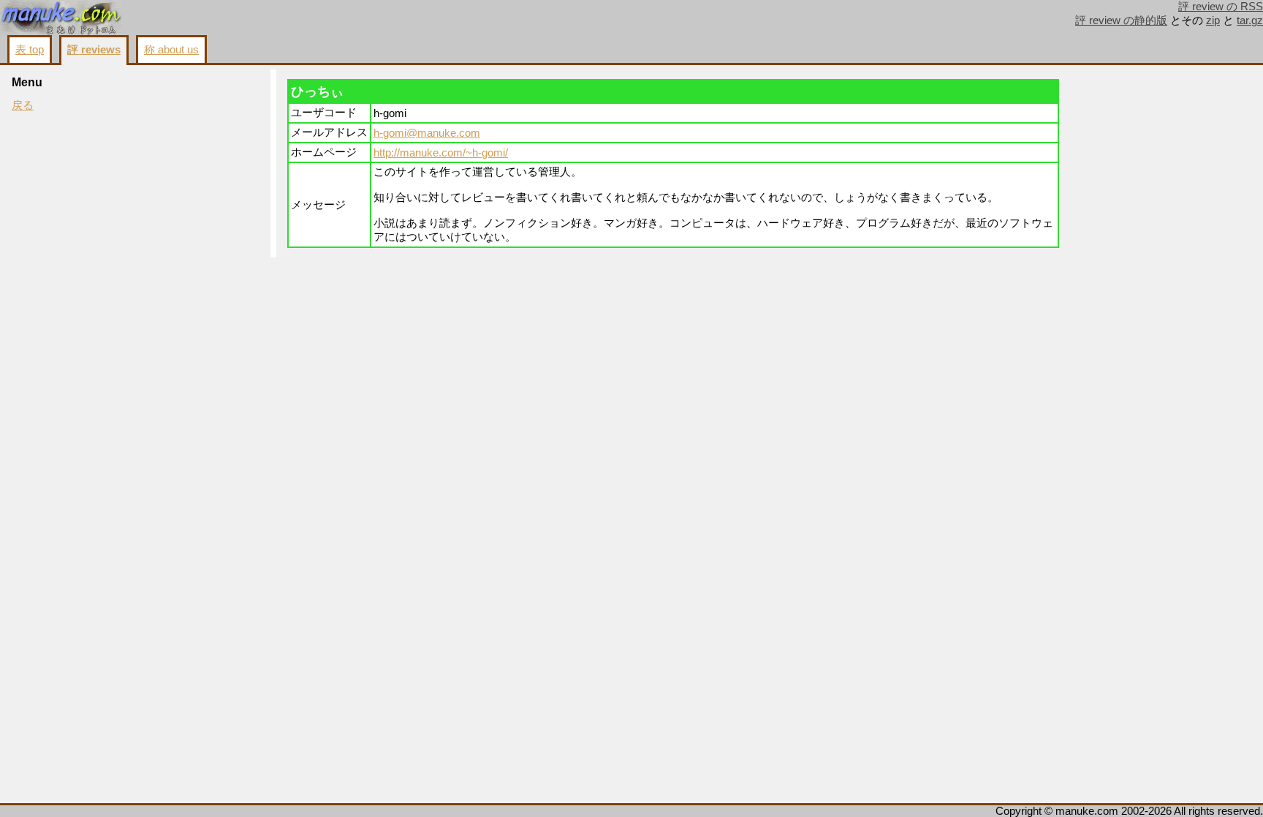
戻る (23, 105)
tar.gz (1250, 20)
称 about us (171, 50)
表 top (29, 50)
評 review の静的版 (1121, 20)
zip (1213, 20)
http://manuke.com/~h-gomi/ (440, 153)
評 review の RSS (1220, 6)
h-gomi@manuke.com (426, 133)
